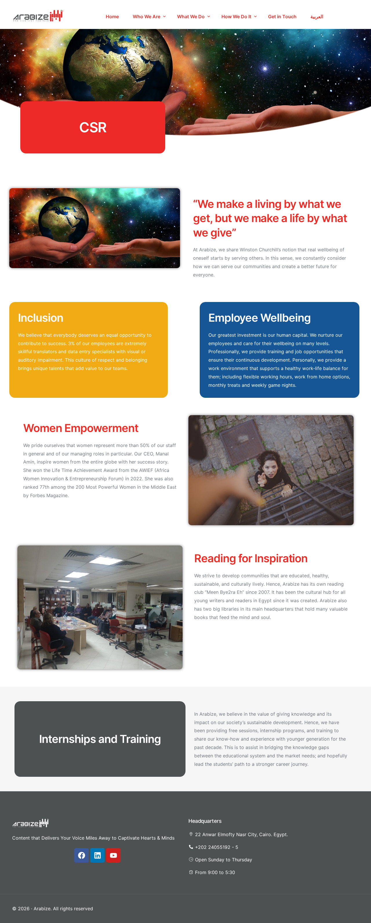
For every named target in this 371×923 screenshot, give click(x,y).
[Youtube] (113, 855)
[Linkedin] (97, 855)
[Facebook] (81, 855)
